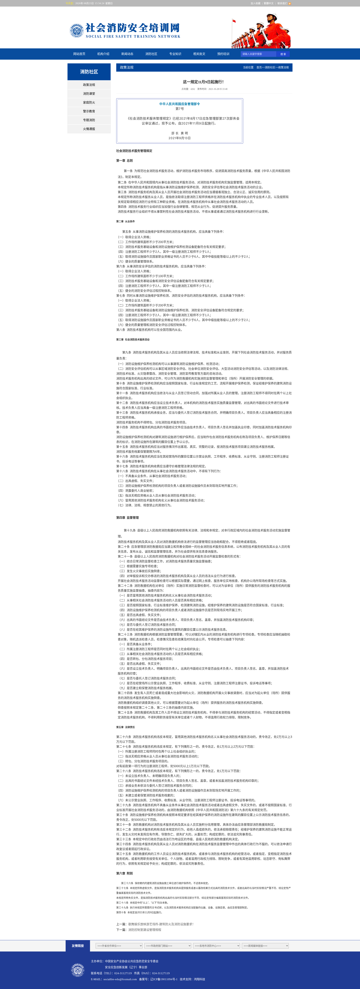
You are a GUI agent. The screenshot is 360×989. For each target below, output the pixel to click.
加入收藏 (255, 3)
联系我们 (282, 3)
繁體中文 (269, 3)
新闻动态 (127, 54)
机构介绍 (103, 54)
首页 (259, 67)
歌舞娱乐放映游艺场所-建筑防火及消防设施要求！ (161, 924)
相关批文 (199, 54)
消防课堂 (89, 93)
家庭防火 (89, 102)
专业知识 (175, 54)
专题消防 (89, 120)
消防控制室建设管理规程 (144, 929)
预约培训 (223, 54)
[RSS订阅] (289, 3)
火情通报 (89, 129)
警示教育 (89, 111)
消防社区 (151, 54)
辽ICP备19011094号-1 (164, 979)
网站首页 (79, 54)
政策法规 (89, 84)
